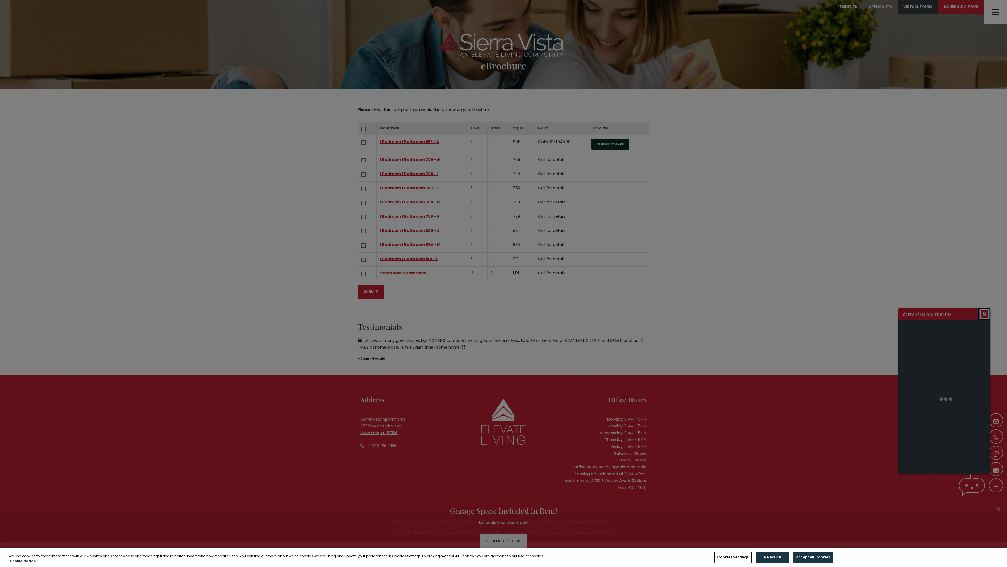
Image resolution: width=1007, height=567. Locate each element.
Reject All (772, 557)
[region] (503, 557)
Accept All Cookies (813, 557)
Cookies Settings (733, 557)
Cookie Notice (23, 561)
